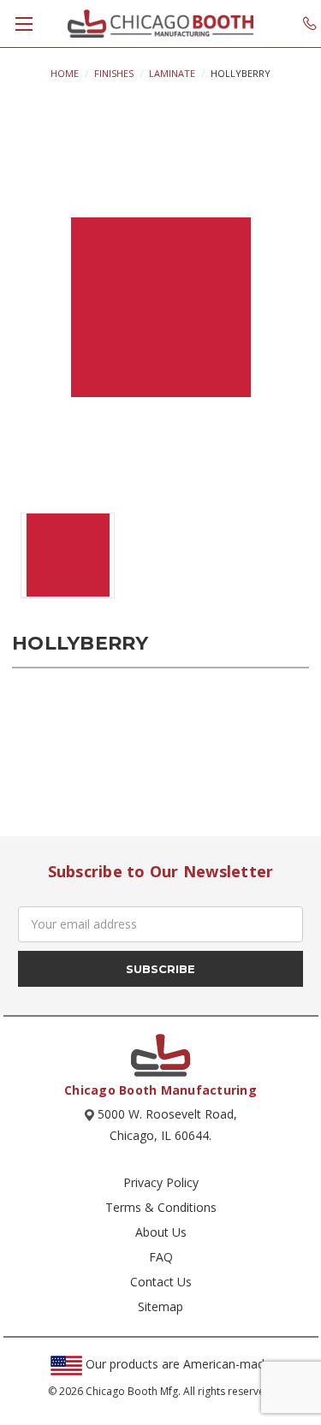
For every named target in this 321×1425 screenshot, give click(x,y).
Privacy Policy (161, 1182)
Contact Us (161, 1282)
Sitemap (160, 1306)
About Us (161, 1232)
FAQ (161, 1257)
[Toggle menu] (23, 23)
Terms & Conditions (161, 1207)
